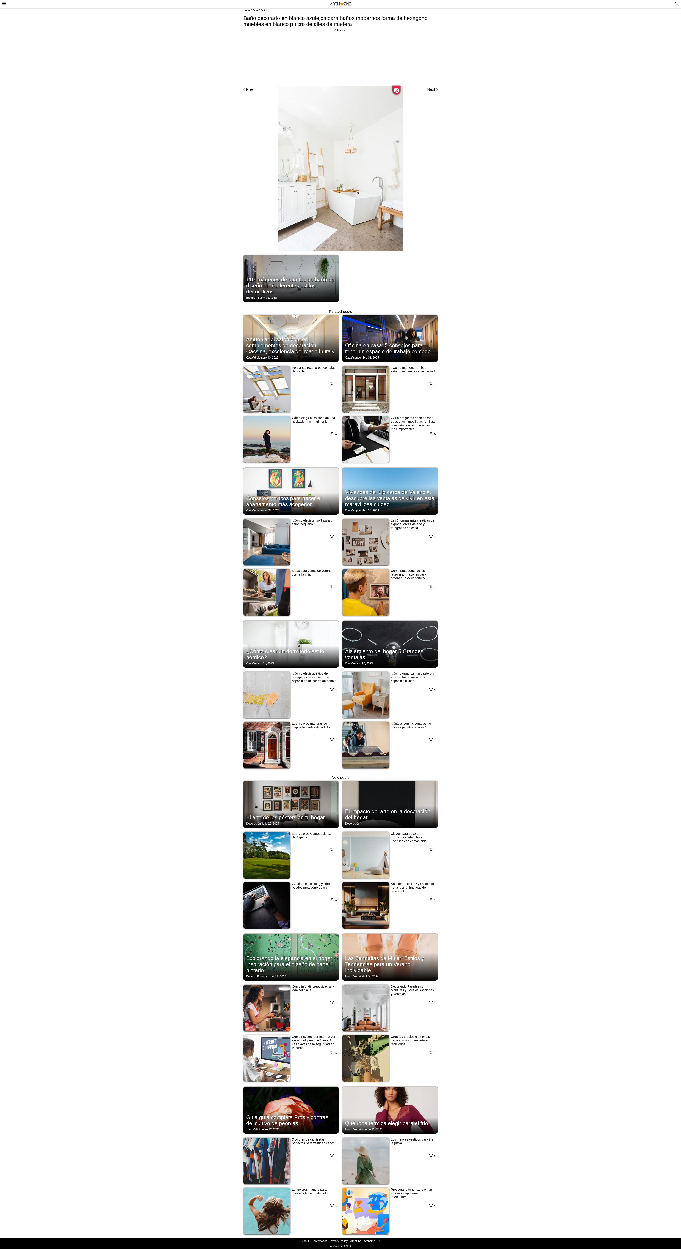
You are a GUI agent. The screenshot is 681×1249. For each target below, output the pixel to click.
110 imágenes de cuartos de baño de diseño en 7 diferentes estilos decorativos (290, 285)
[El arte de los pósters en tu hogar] (291, 804)
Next (431, 89)
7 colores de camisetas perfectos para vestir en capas (313, 1141)
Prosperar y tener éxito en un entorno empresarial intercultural (411, 1193)
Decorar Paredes (257, 976)
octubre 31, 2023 (372, 1129)
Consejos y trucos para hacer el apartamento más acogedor (284, 501)
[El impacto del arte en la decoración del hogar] (390, 804)
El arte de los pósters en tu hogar (285, 817)
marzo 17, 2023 (363, 663)
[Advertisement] (340, 57)
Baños (263, 10)
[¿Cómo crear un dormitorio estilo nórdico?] (291, 644)
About (305, 1241)
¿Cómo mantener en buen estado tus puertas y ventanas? (413, 369)
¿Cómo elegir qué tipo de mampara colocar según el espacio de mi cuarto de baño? (314, 677)
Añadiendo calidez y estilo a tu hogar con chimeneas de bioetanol (412, 887)
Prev (250, 89)
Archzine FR (372, 1241)
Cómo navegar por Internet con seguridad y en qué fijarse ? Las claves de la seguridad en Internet (314, 1042)
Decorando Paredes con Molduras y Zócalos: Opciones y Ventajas (412, 990)
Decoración (253, 823)
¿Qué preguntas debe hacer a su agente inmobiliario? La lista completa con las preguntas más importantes (413, 423)
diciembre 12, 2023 (267, 1129)
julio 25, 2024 (270, 823)
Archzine (355, 1241)
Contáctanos (319, 1241)
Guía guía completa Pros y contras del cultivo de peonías (287, 1120)
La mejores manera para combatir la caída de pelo (310, 1191)
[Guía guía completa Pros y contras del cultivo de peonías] (291, 1110)
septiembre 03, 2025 (366, 357)
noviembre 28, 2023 (266, 510)
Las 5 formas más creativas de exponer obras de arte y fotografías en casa (412, 524)
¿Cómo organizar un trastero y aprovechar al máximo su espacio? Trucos (412, 677)
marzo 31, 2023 (264, 663)
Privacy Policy (339, 1241)
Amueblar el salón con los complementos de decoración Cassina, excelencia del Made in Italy (290, 345)
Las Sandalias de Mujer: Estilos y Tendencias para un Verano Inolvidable (384, 964)
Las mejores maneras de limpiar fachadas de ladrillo (311, 725)
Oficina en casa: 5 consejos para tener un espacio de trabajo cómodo (388, 348)
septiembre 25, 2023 (366, 510)
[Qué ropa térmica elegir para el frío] (390, 1110)
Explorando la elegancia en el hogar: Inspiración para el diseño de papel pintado (290, 964)
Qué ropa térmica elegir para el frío (386, 1123)
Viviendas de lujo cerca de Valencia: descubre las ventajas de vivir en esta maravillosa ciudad (389, 498)
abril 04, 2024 (370, 976)
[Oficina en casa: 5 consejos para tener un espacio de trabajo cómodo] (390, 338)
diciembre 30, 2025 (266, 357)
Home (246, 10)
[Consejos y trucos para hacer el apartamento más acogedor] (291, 491)
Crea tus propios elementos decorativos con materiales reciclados (410, 1040)
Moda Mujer (352, 976)
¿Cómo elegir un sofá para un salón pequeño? (313, 522)
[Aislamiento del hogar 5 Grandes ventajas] (390, 644)
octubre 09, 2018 (266, 297)
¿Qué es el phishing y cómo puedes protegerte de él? (311, 885)
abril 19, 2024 (277, 976)
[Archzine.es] (340, 4)
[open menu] (3, 3)
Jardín (250, 1129)
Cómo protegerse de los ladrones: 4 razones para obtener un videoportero (408, 574)
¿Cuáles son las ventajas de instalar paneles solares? (411, 725)
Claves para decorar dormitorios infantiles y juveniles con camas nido (409, 837)
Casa (255, 10)
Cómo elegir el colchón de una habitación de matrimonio (313, 419)
